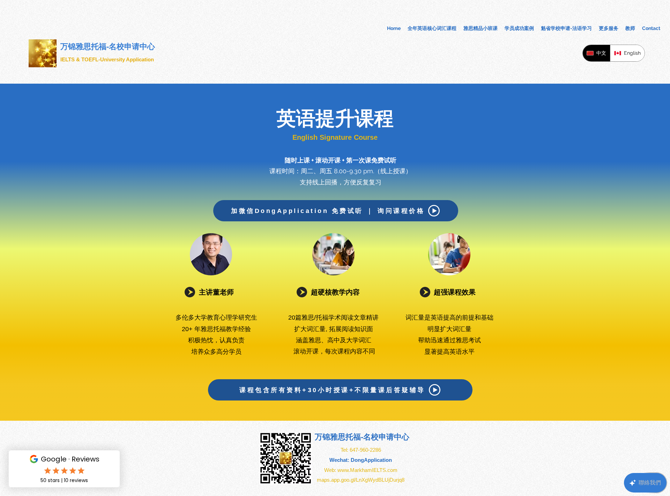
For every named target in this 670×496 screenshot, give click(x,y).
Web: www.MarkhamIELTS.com (360, 470)
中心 (401, 437)
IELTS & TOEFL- (80, 59)
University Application (127, 59)
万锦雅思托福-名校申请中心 (107, 46)
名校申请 (378, 437)
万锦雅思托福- (339, 437)
